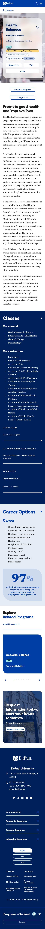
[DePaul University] (12, 3)
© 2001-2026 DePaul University (23, 900)
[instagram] (22, 798)
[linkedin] (14, 798)
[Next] (40, 679)
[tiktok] (18, 798)
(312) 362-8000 (17, 782)
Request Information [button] (15, 729)
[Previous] (5, 679)
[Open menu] (41, 3)
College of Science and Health (19, 41)
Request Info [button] (14, 65)
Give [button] (22, 862)
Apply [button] (22, 71)
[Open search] (37, 3)
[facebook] (27, 798)
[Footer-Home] (22, 758)
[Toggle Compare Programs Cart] (22, 918)
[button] (22, 90)
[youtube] (31, 798)
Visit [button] (31, 65)
